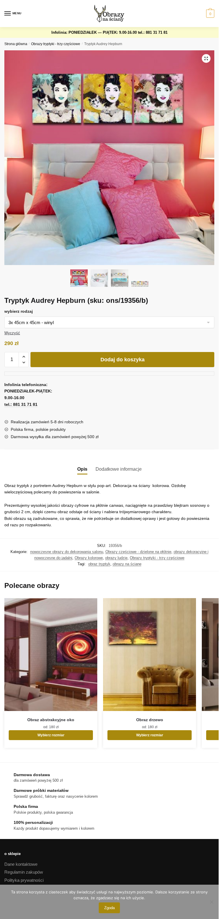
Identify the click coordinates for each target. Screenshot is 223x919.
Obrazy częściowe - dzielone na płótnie (138, 552)
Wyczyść (12, 333)
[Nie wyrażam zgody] (211, 902)
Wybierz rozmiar (50, 735)
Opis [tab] (82, 469)
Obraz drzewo (149, 719)
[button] (206, 58)
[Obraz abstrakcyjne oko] (50, 654)
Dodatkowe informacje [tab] (119, 469)
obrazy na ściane (127, 564)
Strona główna (15, 44)
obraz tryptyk (99, 564)
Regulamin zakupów (23, 872)
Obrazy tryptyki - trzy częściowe (55, 44)
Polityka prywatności (24, 880)
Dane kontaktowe (20, 864)
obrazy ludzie (116, 558)
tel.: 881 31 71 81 (153, 32)
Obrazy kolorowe (89, 558)
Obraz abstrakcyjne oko (50, 719)
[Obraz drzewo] (149, 654)
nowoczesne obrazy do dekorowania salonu (66, 552)
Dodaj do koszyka (122, 359)
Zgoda (109, 908)
